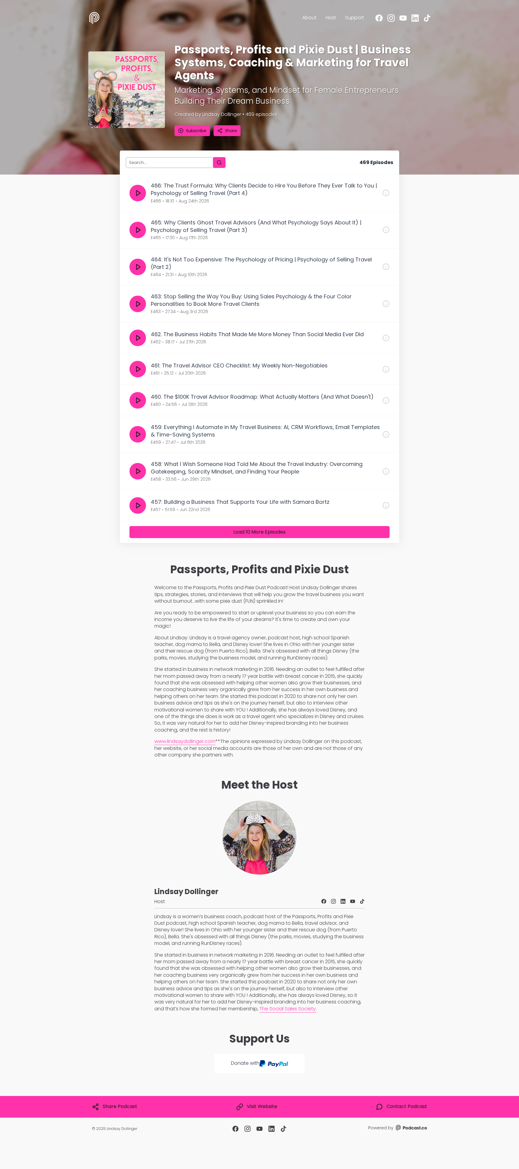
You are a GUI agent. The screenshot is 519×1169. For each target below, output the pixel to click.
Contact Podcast (407, 1106)
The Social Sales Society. (288, 1008)
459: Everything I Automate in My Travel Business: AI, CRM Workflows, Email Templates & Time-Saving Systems (265, 430)
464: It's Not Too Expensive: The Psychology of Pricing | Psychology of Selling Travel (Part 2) (261, 263)
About (309, 17)
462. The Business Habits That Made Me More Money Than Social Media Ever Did (257, 334)
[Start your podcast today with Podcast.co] (411, 1129)
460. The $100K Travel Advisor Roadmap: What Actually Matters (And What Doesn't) (262, 396)
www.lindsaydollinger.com (184, 741)
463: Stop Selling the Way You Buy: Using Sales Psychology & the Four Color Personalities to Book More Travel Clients (251, 300)
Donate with (245, 1063)
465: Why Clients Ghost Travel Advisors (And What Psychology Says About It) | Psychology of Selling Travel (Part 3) (256, 226)
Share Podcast (120, 1106)
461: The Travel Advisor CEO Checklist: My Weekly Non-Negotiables (239, 365)
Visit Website (262, 1106)
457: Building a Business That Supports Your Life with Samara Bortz (240, 502)
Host (331, 17)
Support (354, 17)
